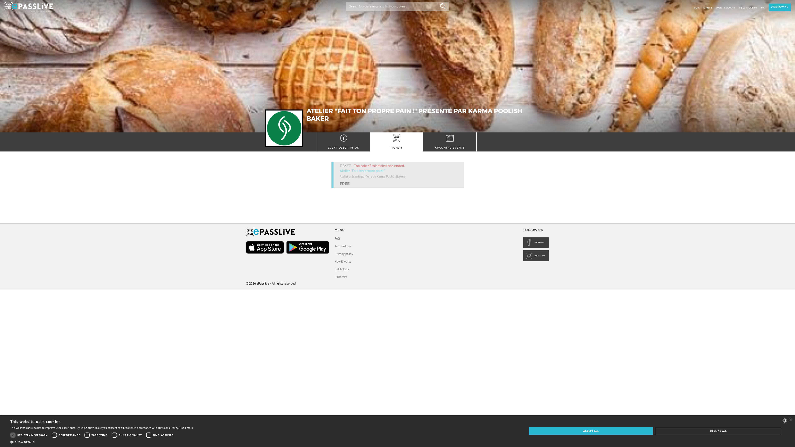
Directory (341, 277)
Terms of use (343, 246)
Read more (186, 428)
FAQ (337, 238)
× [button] (790, 420)
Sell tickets (748, 7)
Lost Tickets (703, 7)
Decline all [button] (718, 431)
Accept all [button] (591, 431)
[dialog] (397, 431)
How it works (725, 7)
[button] (101, 442)
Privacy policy (344, 254)
